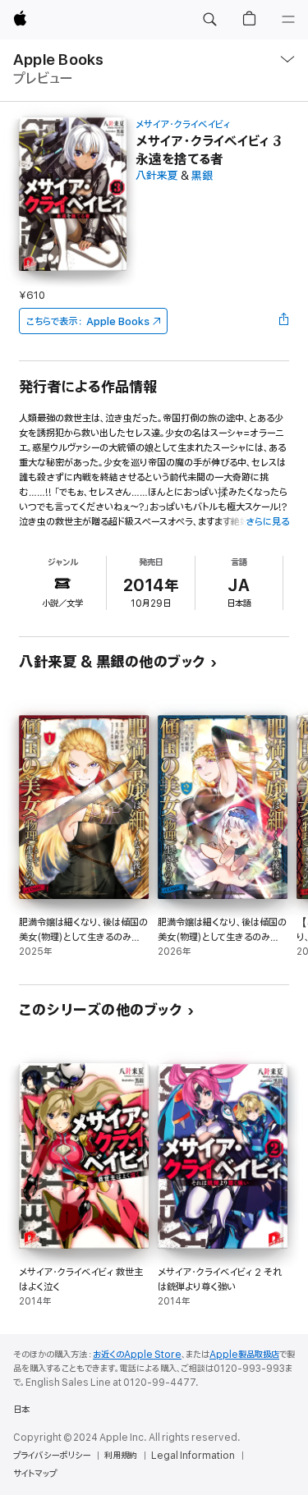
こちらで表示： (87, 321)
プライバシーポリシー (51, 1455)
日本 (21, 1409)
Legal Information (193, 1455)
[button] (209, 19)
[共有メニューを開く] (284, 321)
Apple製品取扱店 (244, 1354)
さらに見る (267, 522)
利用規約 (120, 1455)
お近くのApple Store (137, 1354)
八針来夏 (157, 176)
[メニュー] (288, 19)
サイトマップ (35, 1473)
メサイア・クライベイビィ (183, 124)
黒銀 (202, 176)
